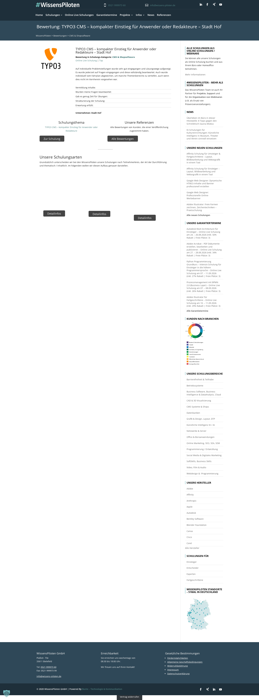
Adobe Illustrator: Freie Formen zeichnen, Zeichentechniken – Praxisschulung (202, 207)
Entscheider (193, 567)
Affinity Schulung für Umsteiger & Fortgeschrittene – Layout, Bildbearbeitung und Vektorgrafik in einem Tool (203, 158)
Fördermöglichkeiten (177, 658)
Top (101, 60)
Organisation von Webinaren (207, 97)
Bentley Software (195, 518)
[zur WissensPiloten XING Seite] (214, 4)
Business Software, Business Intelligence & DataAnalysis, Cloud (204, 393)
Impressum (173, 669)
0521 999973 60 (117, 5)
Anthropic (191, 500)
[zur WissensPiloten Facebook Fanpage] (207, 4)
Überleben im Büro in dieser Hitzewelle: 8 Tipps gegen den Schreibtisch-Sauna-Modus (202, 120)
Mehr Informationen (195, 74)
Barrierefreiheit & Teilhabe (200, 379)
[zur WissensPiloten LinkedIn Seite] (201, 4)
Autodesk (191, 512)
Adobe (190, 488)
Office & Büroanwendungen (200, 437)
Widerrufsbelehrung (177, 665)
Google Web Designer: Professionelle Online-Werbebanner (198, 195)
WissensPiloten (43, 35)
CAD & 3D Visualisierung (199, 400)
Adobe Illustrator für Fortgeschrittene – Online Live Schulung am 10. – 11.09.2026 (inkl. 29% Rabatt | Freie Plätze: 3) (203, 301)
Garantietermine (106, 15)
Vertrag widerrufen (129, 697)
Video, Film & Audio (196, 467)
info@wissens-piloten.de (162, 5)
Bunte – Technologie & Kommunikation (102, 689)
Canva (190, 531)
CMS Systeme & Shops (198, 406)
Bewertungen (60, 35)
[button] (6, 693)
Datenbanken (193, 412)
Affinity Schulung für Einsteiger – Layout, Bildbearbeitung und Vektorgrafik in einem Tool (203, 171)
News (150, 15)
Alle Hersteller (192, 548)
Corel (189, 543)
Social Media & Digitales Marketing (204, 455)
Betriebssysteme (195, 385)
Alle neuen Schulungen (198, 215)
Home (39, 15)
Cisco (189, 537)
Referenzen (164, 15)
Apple (189, 506)
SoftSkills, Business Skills (199, 461)
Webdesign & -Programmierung (202, 473)
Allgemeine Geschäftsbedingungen (184, 662)
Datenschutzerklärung (178, 673)
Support (211, 93)
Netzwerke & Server (196, 430)
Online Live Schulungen (79, 15)
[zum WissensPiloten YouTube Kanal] (220, 4)
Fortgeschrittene (195, 580)
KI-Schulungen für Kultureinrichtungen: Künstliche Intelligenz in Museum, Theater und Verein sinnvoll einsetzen (203, 134)
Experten (191, 574)
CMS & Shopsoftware (79, 35)
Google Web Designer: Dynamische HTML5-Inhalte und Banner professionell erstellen (204, 183)
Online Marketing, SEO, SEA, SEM (203, 443)
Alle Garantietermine (197, 310)
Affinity (190, 494)
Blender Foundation (197, 525)
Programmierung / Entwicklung (202, 449)
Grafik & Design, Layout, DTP (201, 418)
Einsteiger (192, 561)
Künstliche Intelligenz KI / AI (201, 424)
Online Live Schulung (86, 60)
